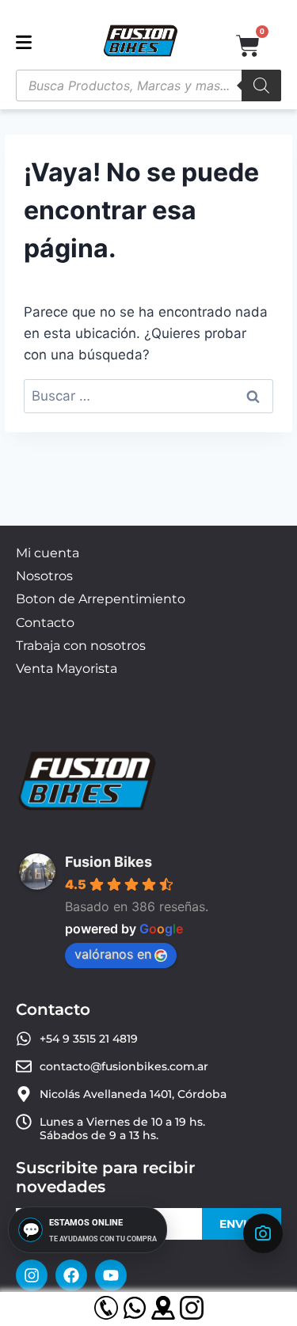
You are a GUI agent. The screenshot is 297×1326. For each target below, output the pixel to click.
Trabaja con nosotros (81, 645)
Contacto (45, 622)
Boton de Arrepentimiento (100, 598)
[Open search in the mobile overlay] (148, 85)
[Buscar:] (148, 396)
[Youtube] (111, 1275)
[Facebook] (71, 1275)
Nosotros (44, 575)
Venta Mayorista (66, 668)
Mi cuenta (47, 552)
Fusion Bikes (108, 861)
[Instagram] (32, 1275)
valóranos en (112, 954)
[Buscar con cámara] (263, 1233)
